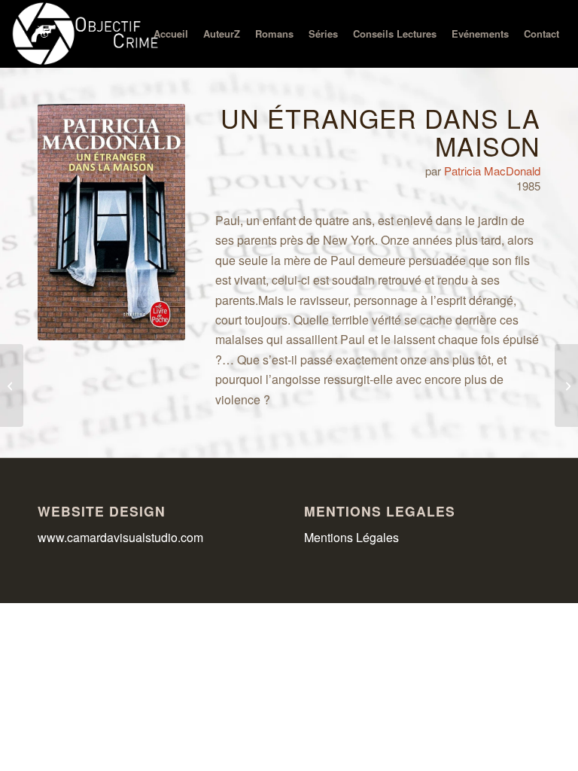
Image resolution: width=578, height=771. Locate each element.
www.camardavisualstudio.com (122, 537)
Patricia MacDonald (492, 170)
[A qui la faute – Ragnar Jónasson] (11, 385)
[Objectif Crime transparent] (87, 34)
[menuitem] (171, 34)
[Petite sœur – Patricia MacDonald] (566, 385)
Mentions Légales (351, 537)
